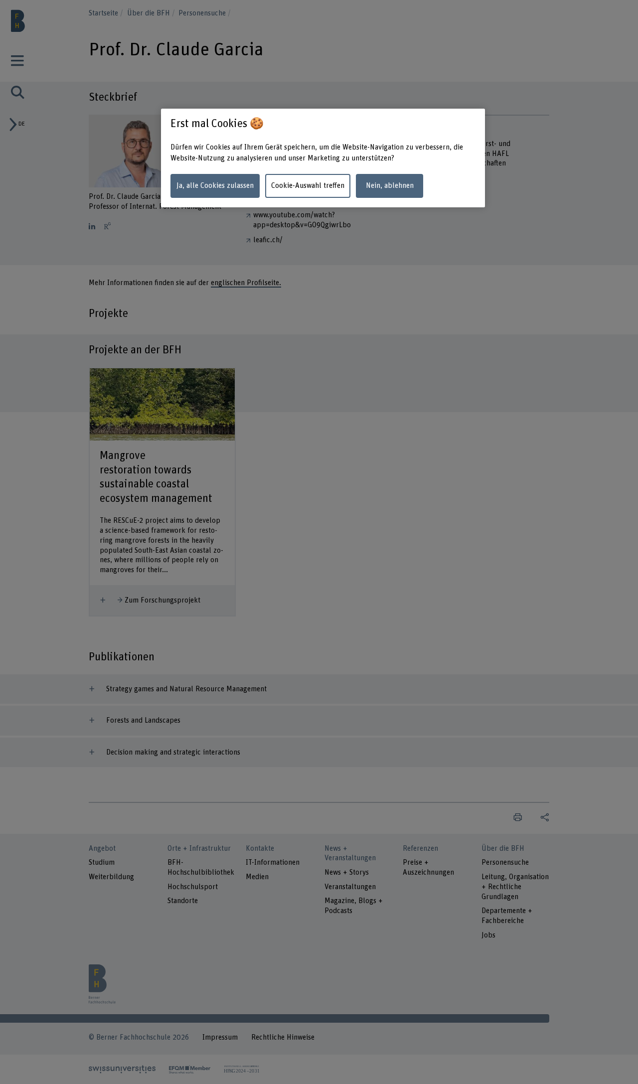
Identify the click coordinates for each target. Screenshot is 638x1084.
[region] (323, 158)
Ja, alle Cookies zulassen (215, 185)
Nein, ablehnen (390, 185)
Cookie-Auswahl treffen (307, 185)
